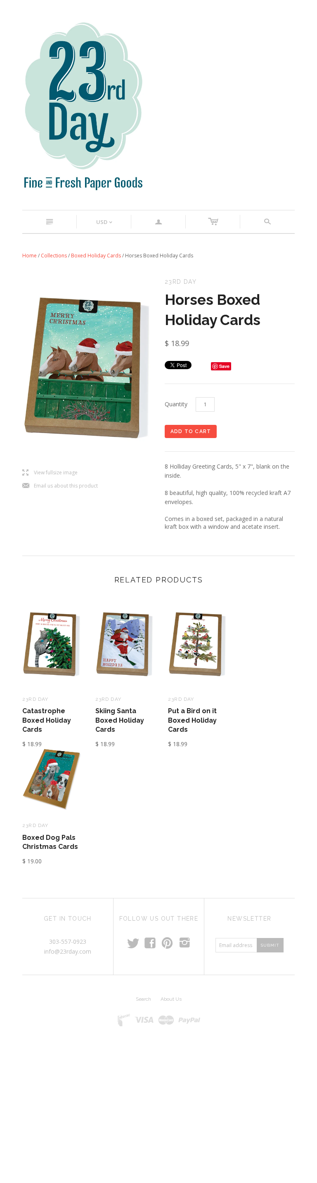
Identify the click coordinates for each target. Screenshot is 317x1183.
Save (224, 366)
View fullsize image (50, 472)
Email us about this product (60, 486)
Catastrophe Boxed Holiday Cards (46, 720)
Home (29, 255)
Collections (54, 255)
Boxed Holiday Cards (96, 255)
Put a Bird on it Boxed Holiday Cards (192, 720)
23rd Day (35, 699)
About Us (171, 999)
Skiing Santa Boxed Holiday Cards (119, 720)
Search (143, 999)
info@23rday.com (67, 951)
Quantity (176, 404)
